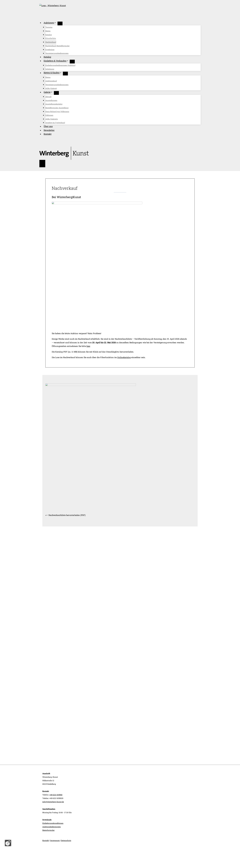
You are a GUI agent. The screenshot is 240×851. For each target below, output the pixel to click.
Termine (48, 27)
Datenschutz (66, 840)
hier (88, 346)
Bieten (47, 31)
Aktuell (48, 96)
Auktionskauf (51, 81)
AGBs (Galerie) (51, 88)
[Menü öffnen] (42, 163)
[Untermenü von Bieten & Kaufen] (65, 73)
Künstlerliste (50, 38)
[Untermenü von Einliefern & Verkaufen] (72, 61)
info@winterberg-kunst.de (53, 802)
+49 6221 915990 (55, 795)
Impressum (55, 840)
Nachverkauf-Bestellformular (57, 46)
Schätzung (49, 69)
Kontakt (48, 134)
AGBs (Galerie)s (51, 119)
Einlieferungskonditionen (52, 823)
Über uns (48, 126)
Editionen (49, 115)
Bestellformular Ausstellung (56, 108)
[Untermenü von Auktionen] (60, 23)
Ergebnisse (49, 49)
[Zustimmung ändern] (8, 843)
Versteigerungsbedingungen (56, 53)
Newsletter (49, 130)
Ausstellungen (51, 100)
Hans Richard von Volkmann (57, 111)
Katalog (48, 34)
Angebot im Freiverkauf (55, 122)
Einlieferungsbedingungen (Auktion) (60, 65)
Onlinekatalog (124, 357)
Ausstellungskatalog (53, 104)
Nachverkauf (50, 42)
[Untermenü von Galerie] (56, 93)
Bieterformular (48, 830)
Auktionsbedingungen (51, 827)
